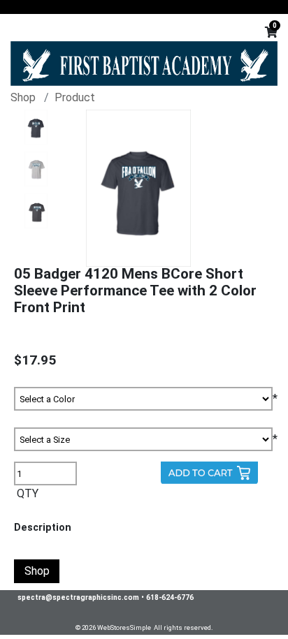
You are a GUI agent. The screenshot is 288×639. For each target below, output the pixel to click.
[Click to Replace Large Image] (36, 127)
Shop (23, 97)
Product (75, 97)
